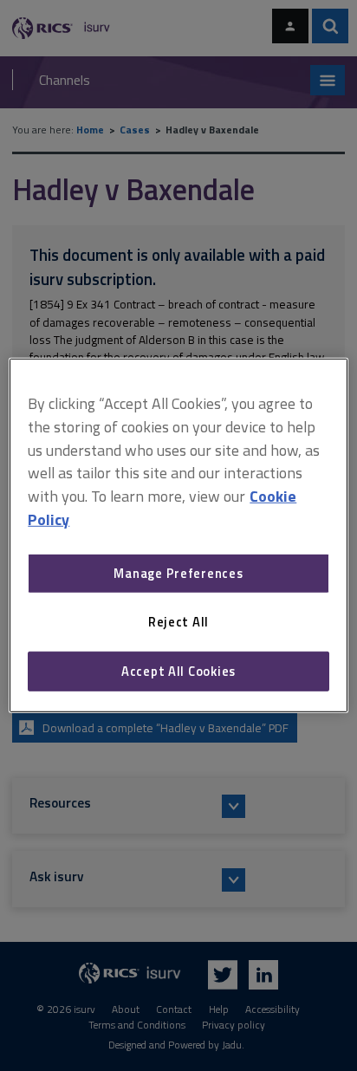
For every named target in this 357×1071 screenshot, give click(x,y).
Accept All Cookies (178, 671)
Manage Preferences (178, 573)
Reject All (178, 622)
